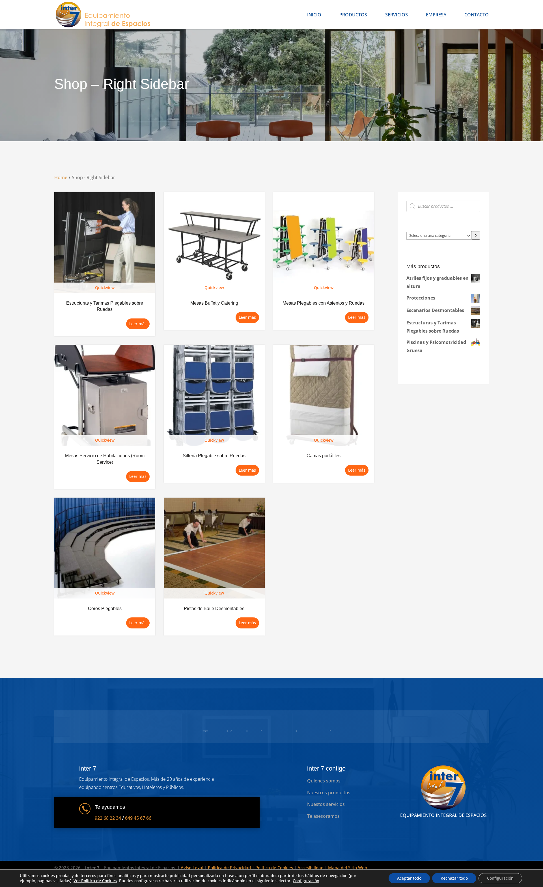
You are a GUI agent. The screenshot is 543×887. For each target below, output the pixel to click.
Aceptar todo (409, 878)
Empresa (436, 15)
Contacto (476, 15)
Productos (353, 15)
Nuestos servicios (326, 804)
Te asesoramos (323, 816)
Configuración (306, 880)
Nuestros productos (328, 793)
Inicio (314, 15)
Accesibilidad (311, 867)
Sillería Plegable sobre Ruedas (214, 455)
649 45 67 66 (138, 818)
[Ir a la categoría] (475, 235)
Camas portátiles (324, 455)
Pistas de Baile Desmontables (214, 608)
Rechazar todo (454, 878)
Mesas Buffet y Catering (214, 303)
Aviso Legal (192, 867)
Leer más (137, 323)
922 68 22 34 (108, 818)
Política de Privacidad (229, 867)
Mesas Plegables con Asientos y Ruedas (324, 303)
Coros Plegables (105, 608)
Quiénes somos (324, 781)
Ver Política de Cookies (95, 880)
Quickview (105, 287)
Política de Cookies (274, 867)
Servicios (396, 15)
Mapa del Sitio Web (347, 867)
